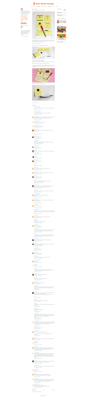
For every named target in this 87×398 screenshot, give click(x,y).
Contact (57, 6)
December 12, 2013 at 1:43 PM (38, 344)
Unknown (35, 204)
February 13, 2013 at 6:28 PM (37, 165)
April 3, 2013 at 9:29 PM (37, 306)
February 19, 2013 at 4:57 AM (37, 275)
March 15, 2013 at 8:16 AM (37, 297)
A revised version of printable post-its (38, 45)
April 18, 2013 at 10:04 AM (37, 311)
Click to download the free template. (36, 43)
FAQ (53, 6)
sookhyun (35, 167)
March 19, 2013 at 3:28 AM (37, 301)
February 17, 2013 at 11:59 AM (38, 266)
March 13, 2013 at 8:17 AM (37, 289)
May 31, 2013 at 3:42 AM (37, 335)
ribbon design (61, 42)
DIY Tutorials (33, 6)
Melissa (35, 277)
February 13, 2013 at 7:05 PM (37, 169)
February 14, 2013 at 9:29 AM (37, 213)
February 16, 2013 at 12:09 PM (38, 258)
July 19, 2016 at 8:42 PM (37, 376)
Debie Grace (35, 273)
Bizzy (35, 373)
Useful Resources (44, 6)
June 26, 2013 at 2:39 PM (37, 339)
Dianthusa (35, 264)
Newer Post (33, 390)
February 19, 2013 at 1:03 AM (37, 271)
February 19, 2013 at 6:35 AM (37, 279)
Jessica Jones (36, 352)
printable (38, 102)
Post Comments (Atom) (38, 391)
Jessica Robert (36, 260)
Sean (35, 337)
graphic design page (25, 25)
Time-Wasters (50, 6)
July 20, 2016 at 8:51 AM (37, 382)
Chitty (35, 299)
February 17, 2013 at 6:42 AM (37, 262)
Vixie (34, 291)
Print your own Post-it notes (38, 10)
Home (43, 390)
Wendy (35, 175)
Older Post (53, 390)
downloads (36, 102)
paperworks (35, 308)
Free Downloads (38, 6)
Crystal (35, 219)
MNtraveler (35, 171)
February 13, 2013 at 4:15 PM (37, 123)
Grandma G (35, 129)
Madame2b (35, 341)
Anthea (35, 268)
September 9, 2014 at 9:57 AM (38, 371)
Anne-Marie (35, 238)
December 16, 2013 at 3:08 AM (38, 350)
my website (28, 13)
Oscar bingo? (64, 18)
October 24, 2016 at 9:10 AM (37, 387)
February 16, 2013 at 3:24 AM (37, 254)
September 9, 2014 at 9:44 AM (38, 367)
